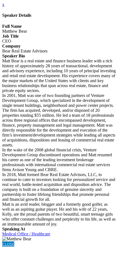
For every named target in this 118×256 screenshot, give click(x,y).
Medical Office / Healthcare (26, 234)
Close (8, 244)
